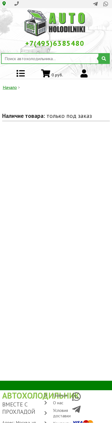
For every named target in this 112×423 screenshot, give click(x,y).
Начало (10, 87)
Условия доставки (62, 413)
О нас (58, 402)
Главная (60, 395)
